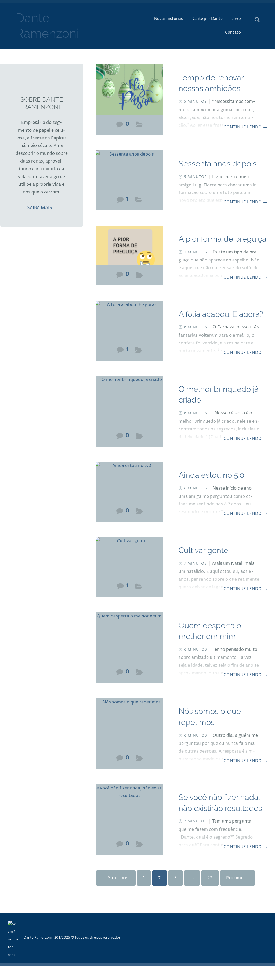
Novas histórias (168, 18)
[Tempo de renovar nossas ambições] (129, 92)
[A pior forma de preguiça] (129, 248)
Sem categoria (139, 126)
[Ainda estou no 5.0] (129, 484)
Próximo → (237, 878)
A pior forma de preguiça (222, 238)
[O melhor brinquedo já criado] (129, 404)
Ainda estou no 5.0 (211, 475)
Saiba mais (39, 208)
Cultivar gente (203, 550)
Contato (233, 32)
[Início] (16, 938)
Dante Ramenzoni (38, 937)
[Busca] (252, 14)
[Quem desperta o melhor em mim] (129, 640)
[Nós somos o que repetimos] (129, 726)
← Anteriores (115, 878)
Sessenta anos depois (217, 163)
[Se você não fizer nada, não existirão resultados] (129, 812)
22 (210, 878)
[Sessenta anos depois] (129, 172)
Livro (236, 18)
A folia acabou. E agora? (221, 314)
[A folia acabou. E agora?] (129, 323)
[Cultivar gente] (129, 559)
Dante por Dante (207, 18)
